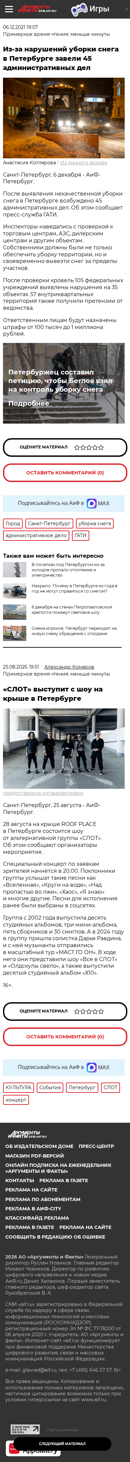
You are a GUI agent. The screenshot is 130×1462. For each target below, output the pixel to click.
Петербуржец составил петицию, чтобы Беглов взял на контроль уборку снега (60, 380)
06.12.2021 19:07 (20, 27)
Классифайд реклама (37, 1218)
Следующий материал (62, 1444)
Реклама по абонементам (42, 1199)
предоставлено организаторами (43, 793)
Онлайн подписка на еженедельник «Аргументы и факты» (58, 1168)
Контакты (19, 1180)
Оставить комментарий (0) (65, 473)
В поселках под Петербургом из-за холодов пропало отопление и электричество (68, 570)
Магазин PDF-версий (34, 1156)
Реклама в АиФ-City (33, 1209)
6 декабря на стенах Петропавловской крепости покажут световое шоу (72, 610)
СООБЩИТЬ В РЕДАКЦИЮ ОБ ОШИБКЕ (55, 1237)
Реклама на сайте (31, 1190)
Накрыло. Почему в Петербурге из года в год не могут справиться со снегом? (74, 588)
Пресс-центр (96, 1146)
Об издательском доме (39, 1146)
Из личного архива (83, 163)
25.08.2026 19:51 (21, 667)
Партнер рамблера (63, 1430)
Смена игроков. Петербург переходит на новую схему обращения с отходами (74, 631)
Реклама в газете (63, 1180)
